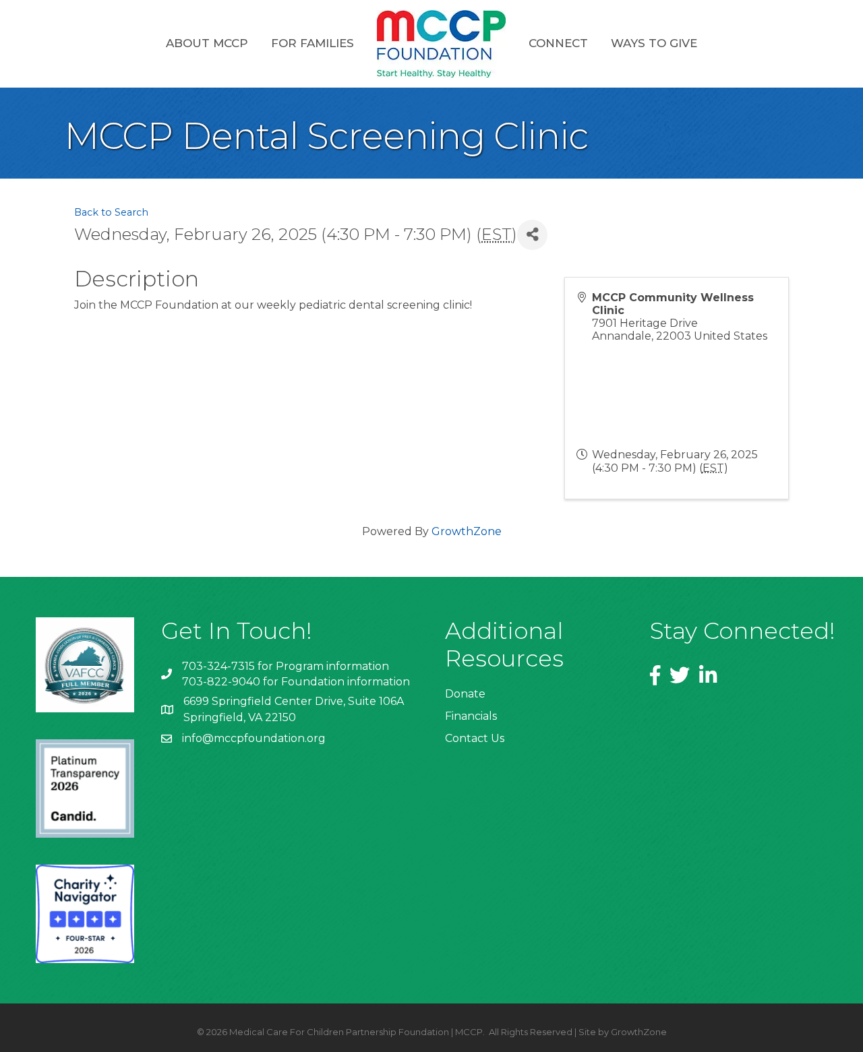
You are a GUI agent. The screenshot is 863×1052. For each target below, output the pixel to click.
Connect (558, 43)
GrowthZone (467, 531)
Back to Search (111, 212)
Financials (471, 716)
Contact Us (474, 738)
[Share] (532, 235)
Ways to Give (654, 43)
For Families (312, 43)
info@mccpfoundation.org (254, 738)
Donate (465, 693)
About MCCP (207, 43)
